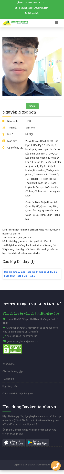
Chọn (32, 106)
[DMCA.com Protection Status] (12, 348)
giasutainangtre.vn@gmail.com (33, 8)
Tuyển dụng (8, 378)
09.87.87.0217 (39, 2)
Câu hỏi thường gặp (12, 371)
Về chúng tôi (8, 364)
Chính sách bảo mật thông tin (17, 393)
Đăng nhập (33, 13)
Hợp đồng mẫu (10, 386)
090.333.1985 (25, 2)
